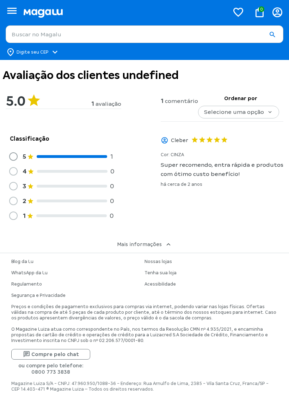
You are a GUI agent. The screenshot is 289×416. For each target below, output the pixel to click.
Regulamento (26, 284)
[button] (272, 34)
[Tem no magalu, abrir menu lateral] (12, 11)
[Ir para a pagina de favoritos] (238, 12)
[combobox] (144, 34)
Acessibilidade (160, 284)
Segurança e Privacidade (38, 295)
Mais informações (139, 244)
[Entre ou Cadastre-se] (277, 12)
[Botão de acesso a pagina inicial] (123, 12)
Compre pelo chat (55, 354)
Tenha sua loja (160, 272)
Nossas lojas (158, 261)
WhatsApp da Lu (29, 272)
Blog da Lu (22, 261)
